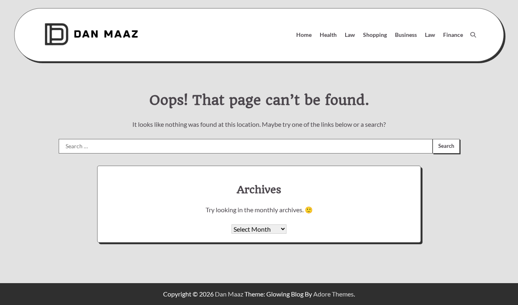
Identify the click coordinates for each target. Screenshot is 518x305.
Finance (453, 34)
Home (304, 34)
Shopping (375, 34)
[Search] (473, 35)
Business (406, 34)
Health (328, 34)
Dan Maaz (229, 294)
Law (350, 34)
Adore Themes (333, 294)
